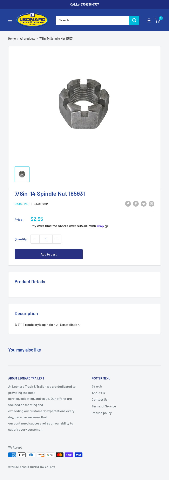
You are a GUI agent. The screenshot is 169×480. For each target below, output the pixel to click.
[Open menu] (10, 20)
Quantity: (21, 239)
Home (12, 38)
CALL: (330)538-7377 (84, 4)
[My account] (149, 20)
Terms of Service (104, 406)
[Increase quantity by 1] (57, 239)
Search (97, 386)
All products (27, 38)
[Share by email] (151, 203)
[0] (157, 20)
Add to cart (49, 254)
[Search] (134, 20)
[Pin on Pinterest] (136, 203)
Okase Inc (21, 204)
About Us (98, 393)
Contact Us (100, 399)
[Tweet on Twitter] (144, 203)
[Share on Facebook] (128, 203)
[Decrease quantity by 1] (35, 239)
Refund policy (102, 413)
